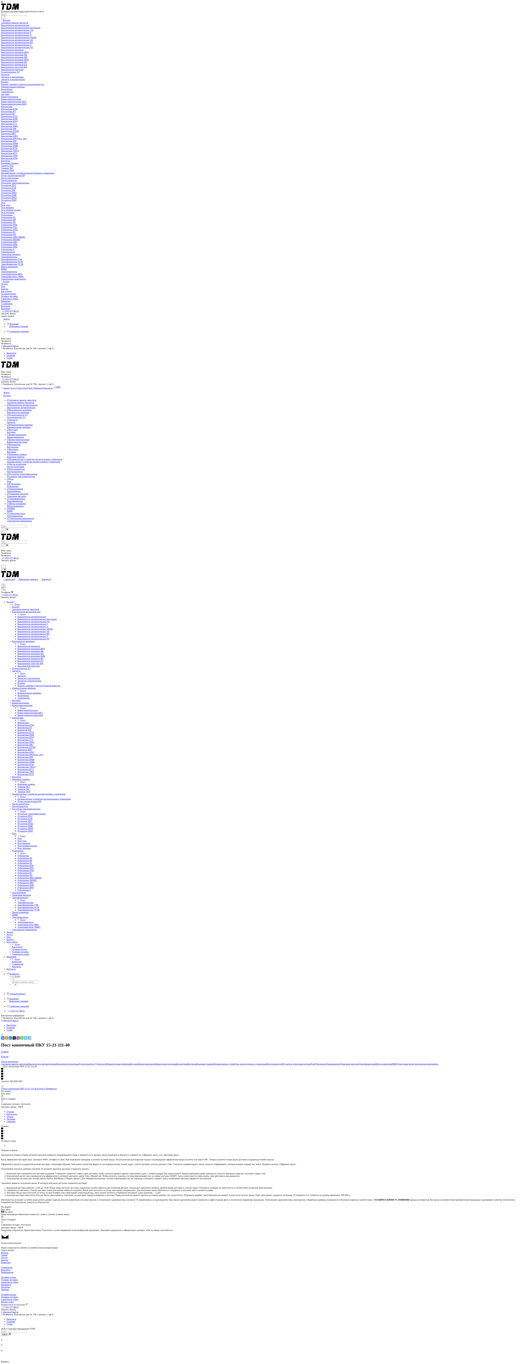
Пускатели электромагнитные (32, 814)
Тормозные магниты (349, 1064)
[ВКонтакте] (2, 1038)
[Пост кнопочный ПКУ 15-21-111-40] (29, 1089)
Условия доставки (9, 1280)
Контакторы (23, 722)
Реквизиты (6, 1285)
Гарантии (11, 1121)
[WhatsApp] (22, 1038)
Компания (16, 961)
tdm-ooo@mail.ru (10, 346)
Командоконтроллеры (28, 710)
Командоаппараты (146, 1064)
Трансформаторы (25, 902)
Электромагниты (25, 922)
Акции (4, 1255)
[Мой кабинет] (2, 563)
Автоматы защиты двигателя (14, 1064)
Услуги (4, 1257)
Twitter (10, 358)
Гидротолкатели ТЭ (88, 1064)
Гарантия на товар (9, 1282)
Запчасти (22, 676)
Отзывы (10, 1111)
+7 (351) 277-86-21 (10, 311)
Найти (4, 1334)
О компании (7, 1267)
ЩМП (394, 1064)
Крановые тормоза (26, 784)
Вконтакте (11, 353)
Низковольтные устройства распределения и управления (44, 799)
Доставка (11, 1119)
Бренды (4, 1260)
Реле (20, 838)
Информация (7, 1272)
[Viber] (18, 1038)
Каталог (16, 607)
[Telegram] (29, 1038)
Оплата (10, 1116)
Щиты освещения (383, 1064)
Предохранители (274, 1064)
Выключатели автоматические (32, 617)
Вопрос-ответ (7, 1302)
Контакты (191, 1064)
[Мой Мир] (10, 1038)
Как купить (17, 947)
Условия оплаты (8, 1277)
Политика (5, 1287)
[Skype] (25, 1038)
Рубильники (23, 856)
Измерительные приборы (29, 693)
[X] (14, 1038)
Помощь (5, 1289)
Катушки (134, 1064)
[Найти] (3, 17)
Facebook (11, 355)
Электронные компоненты (425, 1064)
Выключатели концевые (29, 646)
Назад (17, 604)
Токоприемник (333, 1064)
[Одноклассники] (6, 1038)
